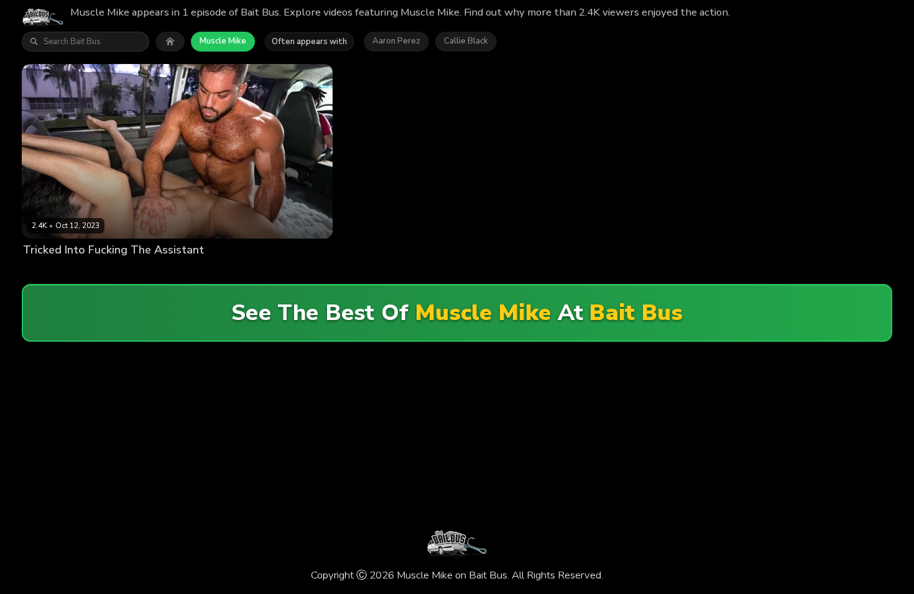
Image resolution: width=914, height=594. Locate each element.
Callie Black (466, 41)
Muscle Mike (223, 41)
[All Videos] (170, 42)
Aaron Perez (396, 41)
